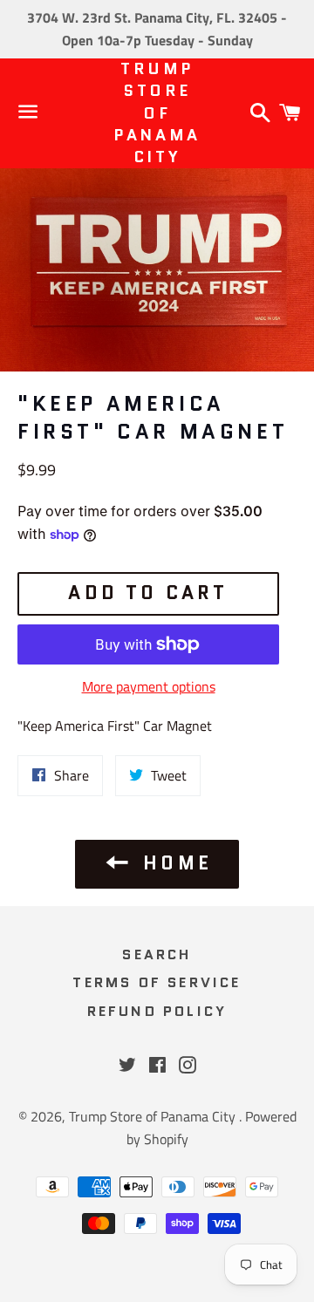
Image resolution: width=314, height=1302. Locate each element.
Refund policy (157, 1011)
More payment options (148, 686)
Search (156, 954)
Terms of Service (156, 982)
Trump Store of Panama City (157, 113)
